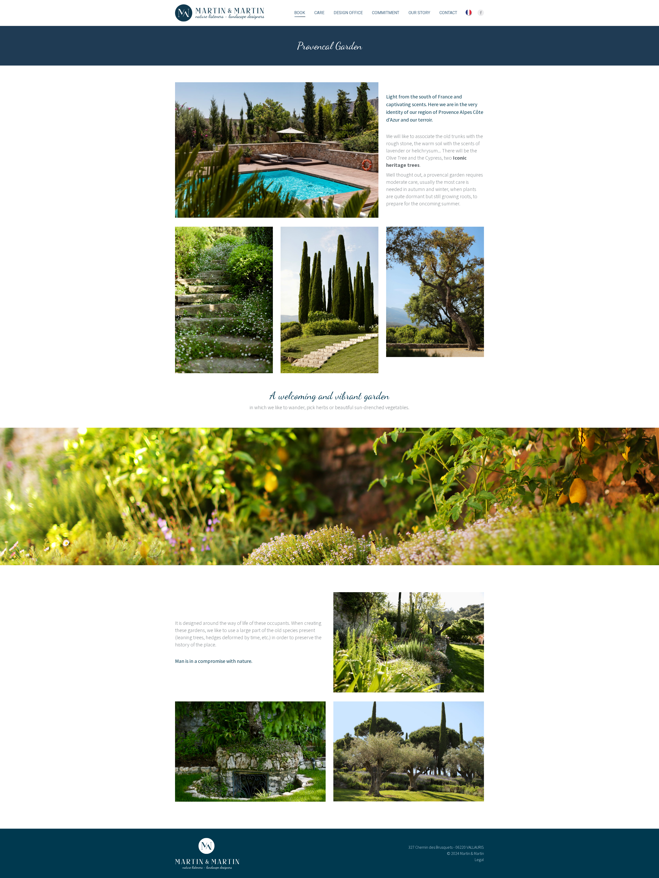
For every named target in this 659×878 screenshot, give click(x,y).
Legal (479, 859)
